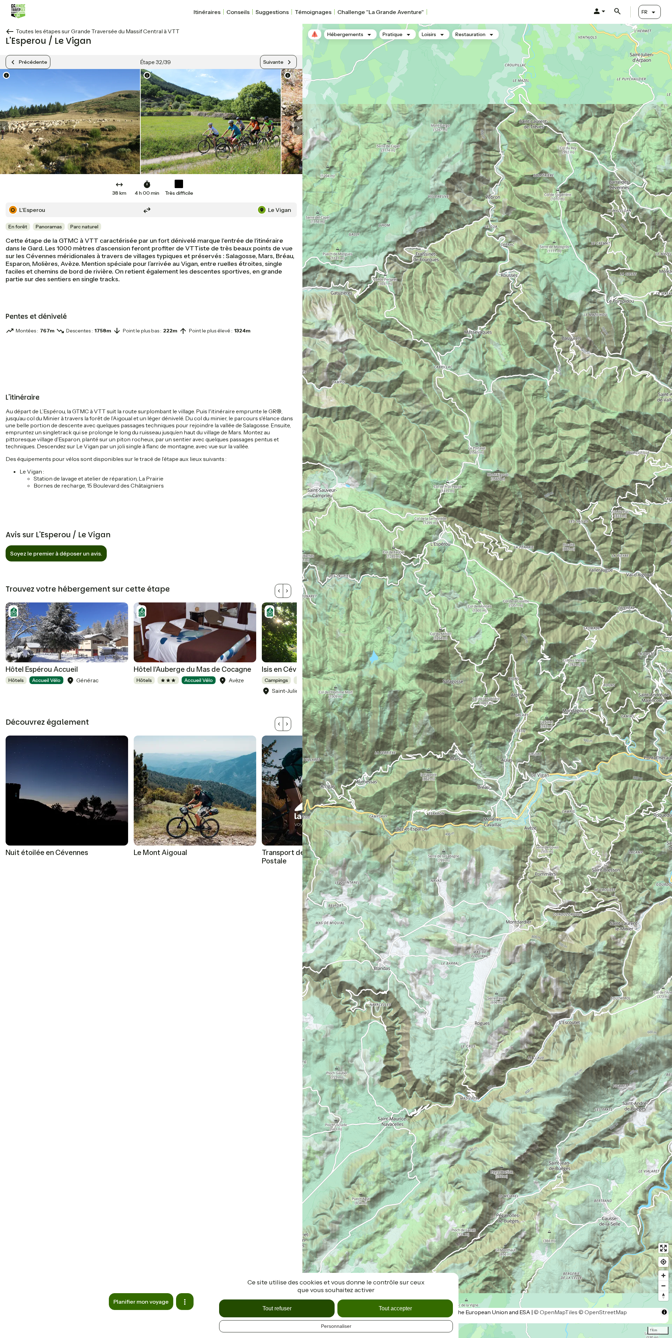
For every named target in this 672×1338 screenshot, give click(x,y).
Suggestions (272, 11)
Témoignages (313, 11)
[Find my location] (663, 1269)
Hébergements (345, 34)
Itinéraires (207, 11)
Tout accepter (395, 1308)
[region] (487, 681)
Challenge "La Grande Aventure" (380, 11)
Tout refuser (277, 1308)
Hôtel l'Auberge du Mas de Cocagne (192, 669)
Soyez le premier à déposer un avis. (56, 553)
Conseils (238, 11)
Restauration (470, 34)
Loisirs (429, 34)
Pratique (392, 34)
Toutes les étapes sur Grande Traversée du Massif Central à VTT (98, 31)
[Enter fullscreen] (663, 1255)
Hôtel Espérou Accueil (42, 669)
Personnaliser (336, 1326)
